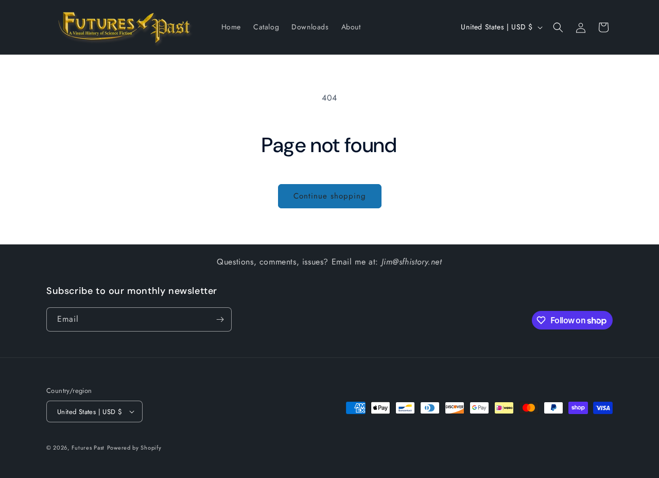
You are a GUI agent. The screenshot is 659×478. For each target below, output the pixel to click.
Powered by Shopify (134, 447)
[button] (558, 27)
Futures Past (88, 447)
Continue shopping (329, 196)
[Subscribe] (220, 319)
